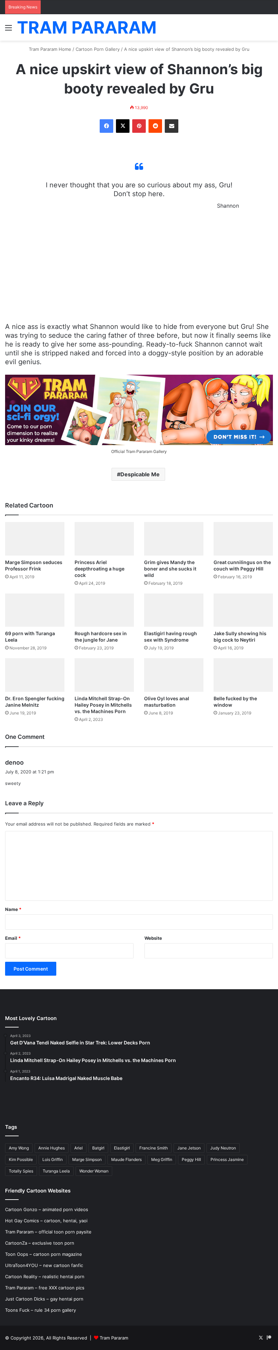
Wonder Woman (93, 1171)
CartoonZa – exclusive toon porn (39, 1243)
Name (13, 909)
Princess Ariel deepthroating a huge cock (99, 568)
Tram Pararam (114, 1338)
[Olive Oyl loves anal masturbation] (173, 675)
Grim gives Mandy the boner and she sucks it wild (170, 568)
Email (13, 938)
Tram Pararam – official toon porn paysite (48, 1231)
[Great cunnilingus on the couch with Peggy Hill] (243, 539)
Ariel (78, 1147)
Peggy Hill (191, 1159)
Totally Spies (21, 1171)
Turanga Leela (56, 1171)
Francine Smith (153, 1147)
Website (153, 938)
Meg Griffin (161, 1159)
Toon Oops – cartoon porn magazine (43, 1254)
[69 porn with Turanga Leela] (34, 610)
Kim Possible (21, 1159)
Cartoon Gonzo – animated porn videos (46, 1209)
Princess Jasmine (227, 1159)
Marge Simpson (87, 1159)
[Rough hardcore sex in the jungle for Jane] (104, 610)
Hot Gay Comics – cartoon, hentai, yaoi (46, 1220)
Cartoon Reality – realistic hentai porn (44, 1276)
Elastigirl (122, 1147)
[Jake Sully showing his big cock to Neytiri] (243, 610)
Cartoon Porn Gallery (98, 49)
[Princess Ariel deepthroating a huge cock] (104, 539)
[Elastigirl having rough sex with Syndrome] (173, 610)
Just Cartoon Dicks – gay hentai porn (44, 1299)
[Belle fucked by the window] (243, 675)
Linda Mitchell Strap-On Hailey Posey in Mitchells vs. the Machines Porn (103, 704)
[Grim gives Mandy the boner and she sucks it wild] (173, 539)
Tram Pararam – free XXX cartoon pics (44, 1287)
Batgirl (98, 1147)
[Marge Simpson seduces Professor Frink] (34, 539)
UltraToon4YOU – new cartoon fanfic (44, 1265)
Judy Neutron (223, 1147)
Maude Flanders (126, 1159)
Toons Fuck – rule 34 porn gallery (40, 1310)
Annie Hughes (51, 1147)
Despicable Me (140, 474)
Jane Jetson (189, 1147)
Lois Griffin (52, 1159)
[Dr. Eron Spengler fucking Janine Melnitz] (34, 675)
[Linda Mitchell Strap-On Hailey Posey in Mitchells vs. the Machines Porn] (104, 675)
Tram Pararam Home (50, 49)
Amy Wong (19, 1147)
